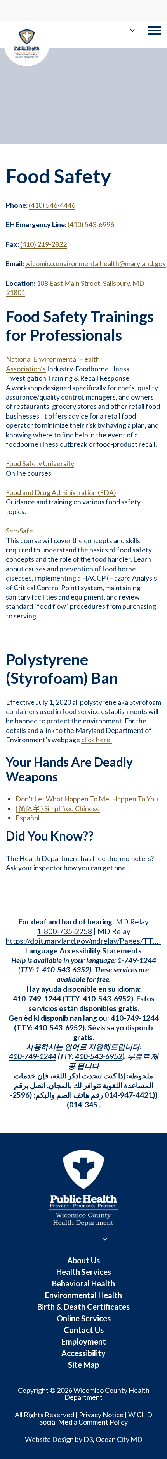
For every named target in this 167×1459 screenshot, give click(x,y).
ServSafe (19, 530)
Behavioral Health (83, 1283)
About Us (83, 1260)
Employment (83, 1341)
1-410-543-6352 (62, 969)
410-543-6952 (107, 998)
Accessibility (83, 1353)
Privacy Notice (101, 1414)
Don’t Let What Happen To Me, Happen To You (87, 798)
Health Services (83, 1271)
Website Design (49, 1439)
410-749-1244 (37, 998)
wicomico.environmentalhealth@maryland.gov (95, 263)
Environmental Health (83, 1295)
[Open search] (35, 11)
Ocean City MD (119, 1439)
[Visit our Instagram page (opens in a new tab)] (22, 10)
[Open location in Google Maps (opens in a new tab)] (134, 9)
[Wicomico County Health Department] (27, 44)
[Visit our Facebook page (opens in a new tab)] (10, 10)
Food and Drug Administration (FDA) (61, 492)
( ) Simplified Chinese (58, 808)
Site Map (83, 1364)
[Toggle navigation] (154, 30)
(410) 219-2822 (43, 244)
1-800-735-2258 (64, 931)
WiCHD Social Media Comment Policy (95, 1418)
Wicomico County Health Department (107, 1394)
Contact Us (84, 1329)
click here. (96, 739)
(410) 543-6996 (91, 224)
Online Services (84, 1318)
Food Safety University (40, 463)
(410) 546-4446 (52, 205)
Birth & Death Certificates (83, 1306)
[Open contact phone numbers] (152, 10)
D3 (88, 1439)
